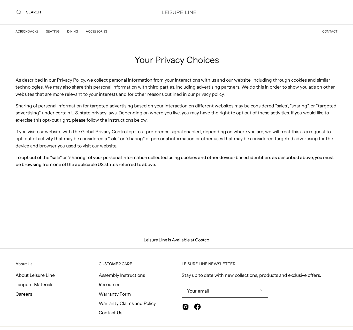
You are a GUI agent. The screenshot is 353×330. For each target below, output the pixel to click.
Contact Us (110, 312)
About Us (24, 264)
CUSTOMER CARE (115, 264)
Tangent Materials (34, 284)
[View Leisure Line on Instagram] (185, 307)
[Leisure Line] (179, 12)
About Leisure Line (35, 275)
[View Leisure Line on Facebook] (197, 307)
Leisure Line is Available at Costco (176, 239)
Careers (24, 293)
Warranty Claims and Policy (127, 303)
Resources (109, 284)
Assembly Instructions (122, 275)
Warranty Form (115, 293)
